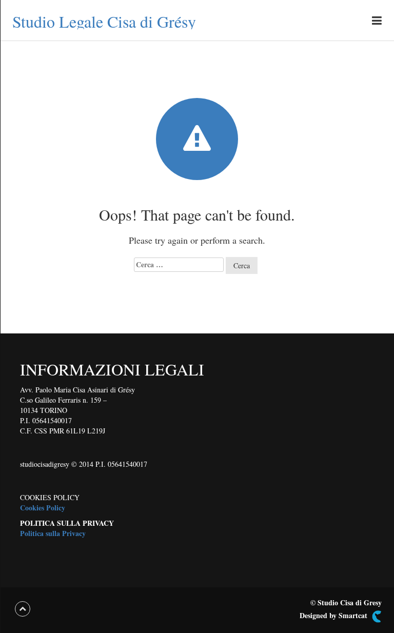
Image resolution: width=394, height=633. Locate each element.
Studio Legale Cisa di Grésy (104, 21)
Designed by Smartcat (334, 615)
